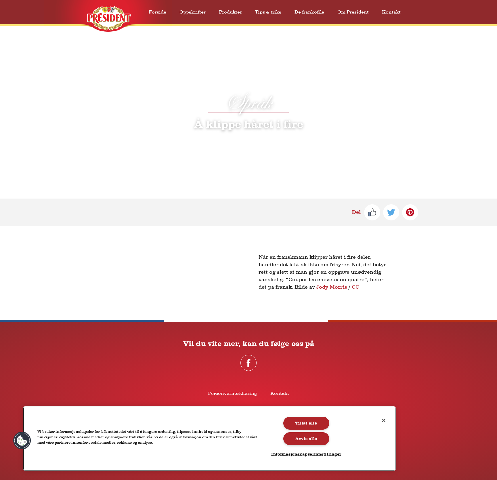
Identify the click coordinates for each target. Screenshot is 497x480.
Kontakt (391, 12)
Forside (157, 12)
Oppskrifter (192, 12)
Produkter (230, 12)
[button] (22, 440)
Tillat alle (306, 423)
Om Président (353, 12)
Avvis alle (306, 438)
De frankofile (309, 12)
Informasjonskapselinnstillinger (306, 454)
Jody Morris (331, 287)
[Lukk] (383, 420)
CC (355, 287)
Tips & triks (268, 12)
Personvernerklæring (232, 393)
